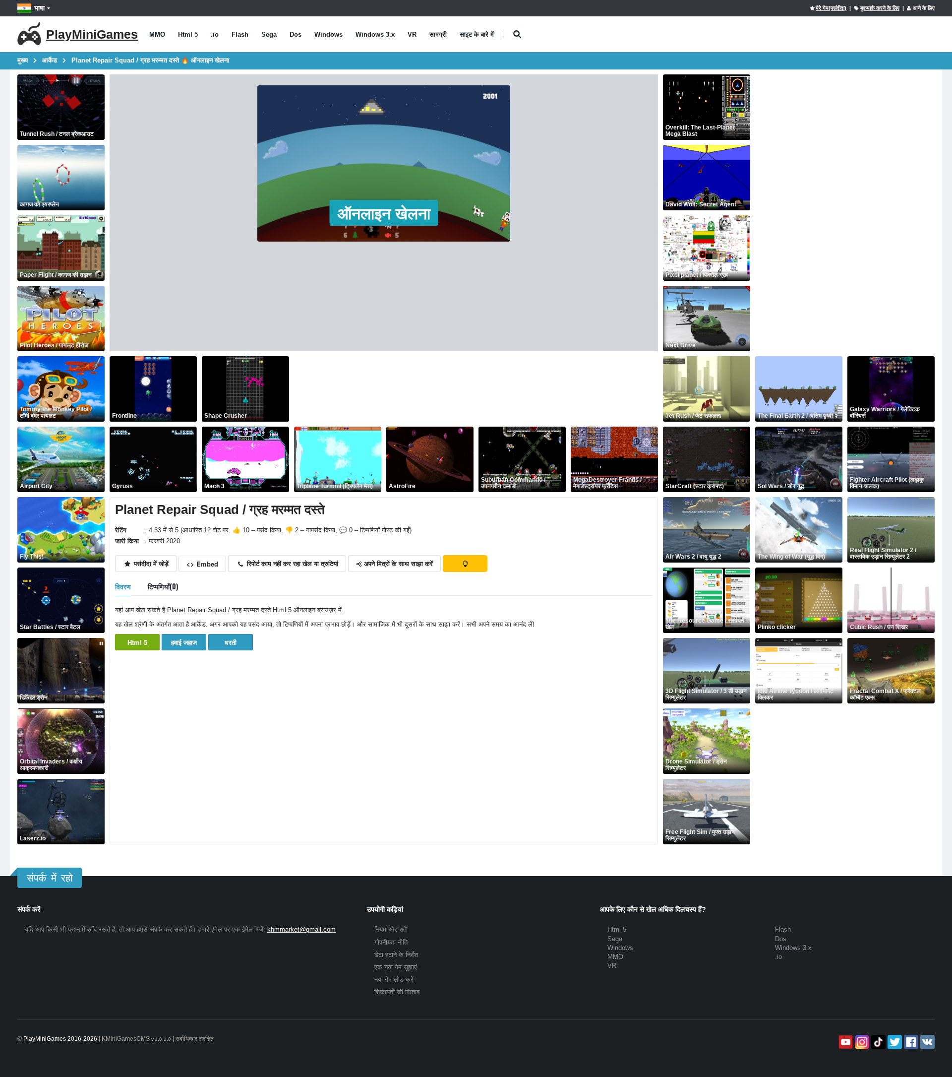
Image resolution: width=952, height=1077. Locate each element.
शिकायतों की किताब (396, 992)
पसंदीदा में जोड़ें (150, 563)
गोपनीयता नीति (391, 942)
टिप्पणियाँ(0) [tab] (163, 586)
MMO (157, 34)
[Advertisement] (474, 389)
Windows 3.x (375, 34)
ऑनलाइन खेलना (384, 212)
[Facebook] (910, 1042)
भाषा (39, 8)
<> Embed (202, 564)
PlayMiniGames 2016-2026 (60, 1038)
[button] (517, 34)
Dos (295, 34)
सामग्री (438, 34)
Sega (269, 34)
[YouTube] (844, 1042)
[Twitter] (894, 1042)
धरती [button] (231, 642)
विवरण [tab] (123, 586)
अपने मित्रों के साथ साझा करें (397, 563)
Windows (328, 34)
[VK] (926, 1042)
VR (412, 34)
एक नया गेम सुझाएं (395, 967)
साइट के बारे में (477, 34)
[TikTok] (877, 1042)
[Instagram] (861, 1042)
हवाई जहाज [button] (184, 642)
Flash (240, 34)
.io (215, 34)
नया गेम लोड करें (394, 979)
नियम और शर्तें (390, 929)
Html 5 (188, 34)
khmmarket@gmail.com (301, 929)
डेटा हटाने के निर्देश (396, 954)
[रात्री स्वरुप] (465, 563)
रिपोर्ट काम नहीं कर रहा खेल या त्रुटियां (291, 563)
